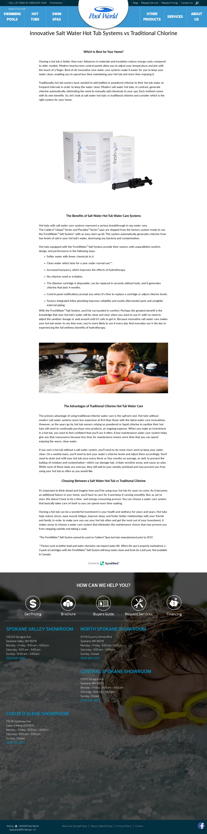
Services (175, 16)
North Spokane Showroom (113, 629)
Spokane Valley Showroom (39, 629)
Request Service (149, 2)
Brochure (68, 614)
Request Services (139, 614)
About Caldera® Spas (102, 826)
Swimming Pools (12, 17)
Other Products (152, 17)
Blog (135, 2)
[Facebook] (201, 825)
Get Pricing (32, 614)
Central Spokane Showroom (115, 671)
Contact (139, 826)
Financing (174, 614)
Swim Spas (56, 17)
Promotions (56, 2)
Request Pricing (170, 2)
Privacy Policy (123, 826)
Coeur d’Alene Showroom (37, 714)
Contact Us (187, 2)
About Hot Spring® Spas (74, 826)
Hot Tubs (35, 17)
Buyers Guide (103, 614)
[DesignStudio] (16, 826)
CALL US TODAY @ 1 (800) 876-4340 (27, 2)
